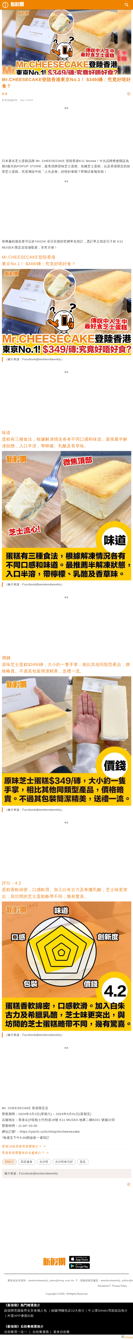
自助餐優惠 (41, 1332)
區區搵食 (27, 1161)
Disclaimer (103, 1285)
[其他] (128, 95)
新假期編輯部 (9, 100)
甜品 (83, 1161)
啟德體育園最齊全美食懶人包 (25, 1310)
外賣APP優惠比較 (20, 1315)
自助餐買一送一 (15, 1332)
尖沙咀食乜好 (64, 1161)
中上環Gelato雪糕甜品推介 (108, 1310)
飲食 (5, 93)
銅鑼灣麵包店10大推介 (68, 1310)
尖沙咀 (43, 1161)
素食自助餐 (61, 1332)
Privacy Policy (119, 1285)
